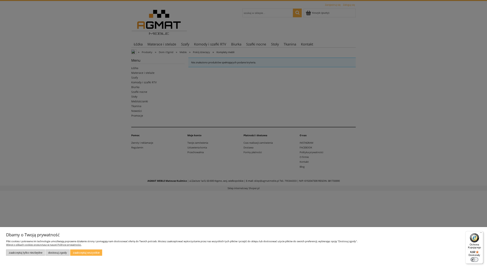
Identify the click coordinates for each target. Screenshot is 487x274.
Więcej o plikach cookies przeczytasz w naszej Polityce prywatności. (43, 244)
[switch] (474, 259)
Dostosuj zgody (57, 252)
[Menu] (481, 233)
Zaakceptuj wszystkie (86, 252)
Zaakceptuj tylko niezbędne (25, 252)
